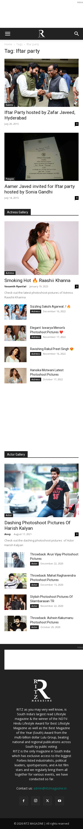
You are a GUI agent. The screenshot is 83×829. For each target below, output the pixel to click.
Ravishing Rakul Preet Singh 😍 (51, 349)
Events (9, 104)
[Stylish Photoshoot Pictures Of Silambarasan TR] (15, 602)
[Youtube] (59, 801)
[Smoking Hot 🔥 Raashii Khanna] (41, 248)
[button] (7, 34)
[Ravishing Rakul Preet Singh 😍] (15, 354)
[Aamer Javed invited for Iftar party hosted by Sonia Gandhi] (41, 157)
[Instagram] (35, 800)
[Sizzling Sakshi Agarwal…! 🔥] (15, 312)
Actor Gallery (16, 454)
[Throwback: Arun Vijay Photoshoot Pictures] (15, 560)
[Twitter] (47, 801)
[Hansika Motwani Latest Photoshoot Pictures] (15, 375)
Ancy (7, 534)
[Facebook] (23, 801)
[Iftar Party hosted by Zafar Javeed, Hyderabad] (41, 83)
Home (8, 44)
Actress (10, 272)
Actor (9, 515)
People (10, 178)
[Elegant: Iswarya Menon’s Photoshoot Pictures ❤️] (15, 333)
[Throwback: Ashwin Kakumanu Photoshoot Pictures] (15, 623)
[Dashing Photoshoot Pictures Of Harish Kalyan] (41, 490)
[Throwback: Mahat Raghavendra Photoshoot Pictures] (15, 581)
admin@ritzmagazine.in (50, 788)
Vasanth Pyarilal (15, 286)
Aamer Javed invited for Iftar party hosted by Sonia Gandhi (39, 189)
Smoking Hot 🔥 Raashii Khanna (37, 280)
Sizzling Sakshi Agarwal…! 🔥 (50, 306)
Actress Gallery (17, 212)
